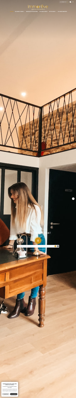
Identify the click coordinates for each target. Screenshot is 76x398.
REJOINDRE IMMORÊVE (62, 11)
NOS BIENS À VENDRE (19, 11)
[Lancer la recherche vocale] (38, 240)
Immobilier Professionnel (32, 11)
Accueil (11, 11)
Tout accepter (13, 394)
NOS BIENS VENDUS (43, 11)
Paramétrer (6, 394)
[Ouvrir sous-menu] (24, 11)
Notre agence (52, 11)
